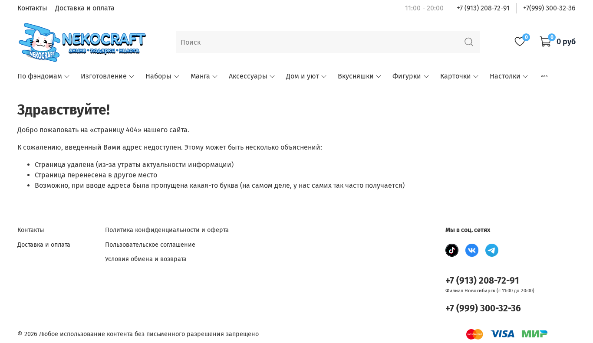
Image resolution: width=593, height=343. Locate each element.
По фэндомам (39, 76)
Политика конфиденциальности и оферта (167, 230)
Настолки (505, 76)
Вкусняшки (356, 76)
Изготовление (104, 76)
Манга (200, 76)
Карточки (455, 76)
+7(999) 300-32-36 (549, 8)
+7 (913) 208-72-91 (483, 8)
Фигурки (406, 76)
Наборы (158, 76)
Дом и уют (302, 76)
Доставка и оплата (85, 8)
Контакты (32, 8)
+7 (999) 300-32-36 (483, 308)
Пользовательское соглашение (150, 244)
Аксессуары (248, 76)
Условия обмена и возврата (146, 259)
